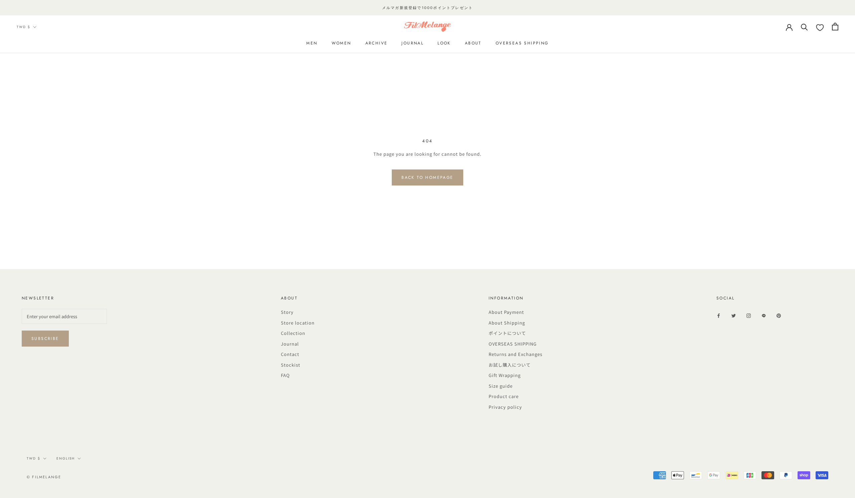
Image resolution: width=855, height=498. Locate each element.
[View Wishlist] (820, 27)
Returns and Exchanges (515, 354)
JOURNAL (412, 43)
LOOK (444, 43)
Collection (293, 333)
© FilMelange (44, 477)
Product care (504, 396)
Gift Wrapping (505, 375)
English (65, 458)
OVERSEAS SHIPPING (513, 344)
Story (287, 312)
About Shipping (507, 323)
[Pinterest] (779, 315)
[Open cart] (835, 26)
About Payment (506, 312)
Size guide (501, 386)
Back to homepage (427, 177)
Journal (290, 344)
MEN (311, 43)
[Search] (804, 26)
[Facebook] (718, 315)
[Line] (763, 315)
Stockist (290, 365)
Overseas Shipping (522, 43)
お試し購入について (510, 365)
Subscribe (45, 339)
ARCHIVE (376, 43)
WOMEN (341, 43)
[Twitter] (733, 315)
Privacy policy (505, 407)
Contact (290, 354)
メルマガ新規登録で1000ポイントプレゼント (427, 7)
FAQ (285, 375)
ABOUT (473, 43)
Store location (298, 323)
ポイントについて (507, 333)
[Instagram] (748, 315)
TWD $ (23, 26)
